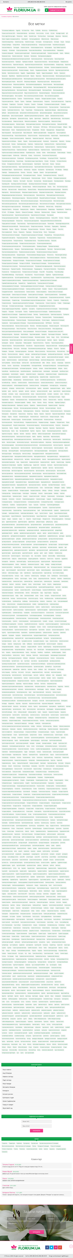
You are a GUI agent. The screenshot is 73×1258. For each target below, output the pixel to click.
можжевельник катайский (8, 700)
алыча (65, 368)
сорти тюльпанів (41, 922)
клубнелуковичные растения (26, 607)
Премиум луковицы (54, 246)
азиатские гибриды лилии (47, 360)
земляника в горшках (33, 564)
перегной (59, 760)
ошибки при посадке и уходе (59, 749)
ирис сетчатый (31, 570)
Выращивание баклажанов (9, 98)
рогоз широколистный (8, 854)
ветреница (48, 442)
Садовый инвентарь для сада (9, 283)
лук (22, 661)
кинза (41, 595)
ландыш (17, 646)
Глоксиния (20, 104)
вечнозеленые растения (45, 445)
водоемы (68, 462)
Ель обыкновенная (7, 121)
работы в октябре (6, 837)
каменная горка (38, 581)
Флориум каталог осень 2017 (55, 331)
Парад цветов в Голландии (9, 223)
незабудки (30, 717)
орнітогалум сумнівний (22, 743)
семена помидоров (32, 899)
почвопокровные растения (27, 817)
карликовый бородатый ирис (46, 587)
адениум (38, 357)
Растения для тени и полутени (9, 266)
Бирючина (68, 64)
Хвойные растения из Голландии (10, 337)
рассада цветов (55, 842)
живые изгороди (22, 558)
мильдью (52, 689)
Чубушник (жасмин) (39, 345)
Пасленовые (51, 223)
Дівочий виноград (55, 118)
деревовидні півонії (7, 533)
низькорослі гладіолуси (21, 723)
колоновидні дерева (49, 615)
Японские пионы (51, 351)
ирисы (38, 570)
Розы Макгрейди (59, 272)
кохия (44, 626)
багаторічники (17, 396)
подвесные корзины (18, 783)
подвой (27, 783)
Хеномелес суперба (40, 337)
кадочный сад (47, 573)
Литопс (44, 178)
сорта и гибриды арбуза (8, 919)
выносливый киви (61, 473)
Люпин (49, 186)
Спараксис (56, 300)
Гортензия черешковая (29, 107)
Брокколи (51, 70)
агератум (4, 357)
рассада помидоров (44, 842)
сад (19, 868)
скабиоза (46, 908)
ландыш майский (31, 646)
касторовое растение (7, 590)
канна (29, 584)
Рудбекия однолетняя (7, 277)
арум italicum (57, 391)
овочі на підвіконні (7, 732)
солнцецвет (5, 916)
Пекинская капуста (24, 226)
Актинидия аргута (47, 42)
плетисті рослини (58, 774)
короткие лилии (23, 626)
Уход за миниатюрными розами (36, 323)
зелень (17, 564)
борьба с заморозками (19, 425)
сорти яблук (50, 922)
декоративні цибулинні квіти (9, 530)
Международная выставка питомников (12, 195)
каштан (59, 590)
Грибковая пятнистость (14, 110)
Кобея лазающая (51, 152)
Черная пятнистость (38, 343)
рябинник (45, 865)
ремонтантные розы (7, 851)
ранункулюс (66, 839)
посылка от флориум (21, 814)
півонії (32, 831)
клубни (38, 607)
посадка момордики (44, 803)
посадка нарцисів (55, 803)
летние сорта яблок (65, 649)
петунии (4, 766)
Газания (20, 98)
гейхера (44, 490)
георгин (40, 493)
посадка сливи (30, 808)
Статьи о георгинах (51, 303)
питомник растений (58, 768)
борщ (67, 422)
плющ (66, 780)
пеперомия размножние (42, 760)
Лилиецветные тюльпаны (49, 175)
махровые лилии (29, 686)
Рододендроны (38, 269)
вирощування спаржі (7, 456)
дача (3, 521)
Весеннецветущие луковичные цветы (55, 78)
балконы (60, 399)
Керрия (25, 141)
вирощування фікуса (52, 456)
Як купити (69, 2)
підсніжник (17, 834)
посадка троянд (39, 808)
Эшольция (30, 351)
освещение (5, 746)
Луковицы (67, 181)
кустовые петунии (6, 641)
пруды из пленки (54, 825)
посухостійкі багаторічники (50, 811)
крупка (4, 632)
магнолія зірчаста (16, 675)
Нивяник (32, 209)
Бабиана (67, 53)
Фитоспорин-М (64, 325)
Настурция (16, 209)
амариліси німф (44, 377)
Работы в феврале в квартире (20, 257)
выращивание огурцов (56, 479)
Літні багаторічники (62, 186)
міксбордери (50, 709)
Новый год (68, 209)
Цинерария (5, 343)
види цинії (67, 445)
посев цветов (38, 811)
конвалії (45, 621)
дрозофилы (32, 550)
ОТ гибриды (11, 212)
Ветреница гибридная (30, 81)
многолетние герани (29, 695)
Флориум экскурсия (7, 334)
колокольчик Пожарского (37, 612)
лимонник (35, 655)
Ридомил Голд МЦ (15, 269)
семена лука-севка (51, 896)
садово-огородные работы (40, 874)
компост (15, 621)
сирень (12, 908)
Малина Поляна (32, 189)
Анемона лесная (25, 47)
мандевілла (60, 678)
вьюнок (63, 484)
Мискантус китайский (32, 198)
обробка (19, 729)
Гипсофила (5, 104)
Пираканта (21, 232)
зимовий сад (17, 567)
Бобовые (46, 67)
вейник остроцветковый (44, 433)
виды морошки (15, 448)
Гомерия (63, 104)
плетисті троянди (6, 777)
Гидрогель (68, 101)
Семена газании (30, 291)
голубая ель (5, 504)
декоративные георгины (23, 524)
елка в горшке (25, 555)
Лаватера (4, 172)
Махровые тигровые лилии (46, 192)
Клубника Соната (45, 149)
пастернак (12, 757)
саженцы (68, 879)
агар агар (66, 354)
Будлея (38, 73)
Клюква (38, 152)
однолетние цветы (23, 734)
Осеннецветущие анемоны (43, 218)
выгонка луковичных (7, 473)
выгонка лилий (61, 470)
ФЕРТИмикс (49, 323)
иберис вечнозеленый (39, 567)
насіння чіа (5, 717)
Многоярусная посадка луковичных (11, 206)
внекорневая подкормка (8, 462)
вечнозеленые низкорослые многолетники (27, 445)
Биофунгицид (59, 64)
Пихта (45, 232)
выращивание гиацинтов (35, 476)
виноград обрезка (63, 450)
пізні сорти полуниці (27, 834)
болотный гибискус (19, 422)
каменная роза (48, 581)
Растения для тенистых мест (26, 266)
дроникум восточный (42, 550)
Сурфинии (24, 308)
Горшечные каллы (65, 107)
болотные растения (7, 422)
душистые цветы (16, 553)
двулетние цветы (22, 521)
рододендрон (26, 854)
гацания (4, 490)
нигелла (42, 720)
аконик (4, 365)
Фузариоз (44, 334)
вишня (44, 459)
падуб (25, 751)
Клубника (30, 144)
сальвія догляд (21, 888)
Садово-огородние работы (63, 277)
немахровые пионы (54, 717)
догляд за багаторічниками (56, 538)
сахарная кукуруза (23, 891)
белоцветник (13, 414)
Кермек (20, 141)
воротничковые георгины (60, 465)
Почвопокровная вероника (44, 243)
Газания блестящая (28, 98)
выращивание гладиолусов (51, 476)
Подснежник (32, 237)
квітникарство (34, 592)
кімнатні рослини (63, 641)
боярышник (65, 425)
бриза (11, 428)
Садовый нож (22, 283)
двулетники (32, 521)
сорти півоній (15, 922)
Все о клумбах (18, 95)
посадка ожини (26, 805)
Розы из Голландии (39, 274)
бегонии (16, 408)
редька (29, 848)
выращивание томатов (58, 482)
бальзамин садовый (20, 402)
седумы (4, 893)
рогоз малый (55, 851)
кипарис (47, 595)
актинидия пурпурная (25, 368)
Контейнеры (43, 158)
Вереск (32, 76)
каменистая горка (17, 581)
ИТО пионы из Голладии (55, 127)
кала (22, 575)
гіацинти (28, 519)
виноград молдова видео (41, 450)
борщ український (7, 425)
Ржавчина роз (5, 269)
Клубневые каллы (21, 144)
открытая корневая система (9, 749)
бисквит (15, 416)
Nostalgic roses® (60, 33)
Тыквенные (5, 317)
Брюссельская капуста (13, 73)
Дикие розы (5, 118)
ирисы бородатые (45, 570)
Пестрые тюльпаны (33, 229)
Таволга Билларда (63, 308)
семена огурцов (61, 896)
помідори (54, 791)
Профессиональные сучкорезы (27, 252)
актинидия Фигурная (63, 365)
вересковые (46, 436)
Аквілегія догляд (19, 42)
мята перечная (41, 709)
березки (42, 414)
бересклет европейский (58, 414)
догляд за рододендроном (40, 544)
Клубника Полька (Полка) (8, 149)
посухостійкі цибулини (8, 814)
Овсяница (37, 212)
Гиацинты (47, 101)
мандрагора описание (23, 680)
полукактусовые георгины (53, 788)
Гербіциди (28, 101)
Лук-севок (29, 181)
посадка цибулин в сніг (19, 811)
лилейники (47, 652)
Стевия (59, 303)
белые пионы (22, 414)
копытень (20, 624)
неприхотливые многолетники (30, 720)
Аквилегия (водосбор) (7, 42)
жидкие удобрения (33, 558)
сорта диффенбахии (46, 916)
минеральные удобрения (8, 692)
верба (33, 436)
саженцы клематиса (61, 882)
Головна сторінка (6, 16)
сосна (56, 922)
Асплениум (12, 50)
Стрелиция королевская (31, 306)
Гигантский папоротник (57, 101)
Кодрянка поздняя (7, 155)
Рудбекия (48, 274)
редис (52, 845)
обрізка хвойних (64, 729)
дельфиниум (22, 530)
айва (43, 362)
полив (34, 788)
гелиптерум (26, 493)
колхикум (58, 615)
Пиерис (54, 229)
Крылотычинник (18, 169)
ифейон (66, 570)
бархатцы (61, 405)
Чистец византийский (18, 345)
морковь (18, 703)
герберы (56, 493)
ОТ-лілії (4, 212)
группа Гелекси (44, 513)
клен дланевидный (62, 601)
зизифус (47, 564)
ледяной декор (47, 646)
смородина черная (37, 913)
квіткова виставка (19, 592)
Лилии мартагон (6, 178)
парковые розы (17, 754)
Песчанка (42, 229)
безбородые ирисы (28, 411)
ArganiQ (18, 30)
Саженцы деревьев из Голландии (10, 286)
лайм (24, 644)
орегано (63, 737)
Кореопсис (62, 158)
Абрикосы (58, 36)
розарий (58, 854)
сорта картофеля (20, 919)
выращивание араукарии (21, 476)
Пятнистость (50, 254)
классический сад (33, 601)
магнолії (36, 675)
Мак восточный (12, 189)
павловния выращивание (15, 751)
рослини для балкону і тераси (31, 862)
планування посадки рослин (9, 774)
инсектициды (67, 567)
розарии (52, 854)
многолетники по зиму (34, 697)
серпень (12, 905)
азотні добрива (6, 362)
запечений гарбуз (21, 561)
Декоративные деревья (46, 112)
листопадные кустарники (15, 658)
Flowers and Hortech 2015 (8, 33)
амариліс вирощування (14, 377)
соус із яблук (17, 925)
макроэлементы (18, 678)
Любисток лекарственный (39, 186)
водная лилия (24, 462)
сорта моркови (38, 919)
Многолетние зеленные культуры (10, 201)
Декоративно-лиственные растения (29, 112)
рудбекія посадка (62, 862)
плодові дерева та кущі (42, 780)
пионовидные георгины (62, 766)
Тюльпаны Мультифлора (8, 320)
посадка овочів (17, 805)
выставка (44, 484)
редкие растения (21, 848)
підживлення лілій (64, 831)
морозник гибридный (47, 703)
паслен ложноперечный (61, 754)
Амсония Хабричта (7, 47)
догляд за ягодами (63, 544)
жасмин (44, 555)
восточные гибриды (17, 467)
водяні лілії (36, 465)
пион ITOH (41, 766)
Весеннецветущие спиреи (8, 81)
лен (35, 649)
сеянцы (18, 905)
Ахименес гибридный (7, 53)
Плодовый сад (48, 235)
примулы (52, 820)
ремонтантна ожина (56, 848)
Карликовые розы (64, 135)
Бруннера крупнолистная (62, 70)
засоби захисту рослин (33, 561)
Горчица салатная (53, 107)
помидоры (34, 791)
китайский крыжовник (61, 598)
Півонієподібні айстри (61, 254)
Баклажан (26, 56)
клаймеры (25, 601)
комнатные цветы (6, 621)
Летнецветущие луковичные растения (12, 175)
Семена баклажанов (19, 291)
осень (28, 746)
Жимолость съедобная (44, 121)
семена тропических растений (20, 902)
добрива (18, 538)
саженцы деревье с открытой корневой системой (31, 882)
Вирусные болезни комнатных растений (12, 93)
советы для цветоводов (50, 913)
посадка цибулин (6, 811)
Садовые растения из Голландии (48, 280)
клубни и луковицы (18, 609)
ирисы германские (57, 570)
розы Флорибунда (62, 857)
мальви (49, 678)
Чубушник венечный (51, 345)
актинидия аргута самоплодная (10, 368)
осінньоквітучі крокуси (51, 746)
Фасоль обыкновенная (8, 325)
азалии (67, 357)
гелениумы (63, 490)
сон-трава (12, 916)
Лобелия (49, 178)
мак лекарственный (7, 678)
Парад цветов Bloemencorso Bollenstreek (50, 220)
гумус (20, 519)
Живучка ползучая (18, 121)
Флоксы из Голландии (40, 331)
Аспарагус (4, 50)
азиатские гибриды (34, 360)
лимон (23, 655)
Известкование (6, 130)
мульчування (52, 706)
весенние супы (47, 439)
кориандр (4, 626)
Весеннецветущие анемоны (63, 76)
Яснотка (4, 354)
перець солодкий (34, 763)
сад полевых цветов (45, 879)
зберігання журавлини (8, 564)
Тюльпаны (38, 317)
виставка (27, 459)
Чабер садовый (27, 343)
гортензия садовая (22, 507)
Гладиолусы (12, 104)
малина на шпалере (34, 678)
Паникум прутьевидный (8, 220)
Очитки (61, 218)
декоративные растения (61, 524)
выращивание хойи (22, 484)
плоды (51, 780)
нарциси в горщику (54, 712)
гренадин (4, 513)
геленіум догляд (6, 493)
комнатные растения (58, 618)
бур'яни (32, 431)
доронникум (43, 547)
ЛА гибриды (58, 169)
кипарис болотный (56, 595)
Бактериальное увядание (44, 56)
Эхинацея (11, 351)
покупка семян (40, 786)
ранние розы (63, 837)
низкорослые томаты (7, 723)
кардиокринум (57, 584)
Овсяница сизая (46, 212)
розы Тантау (45, 857)
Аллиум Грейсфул (6, 44)
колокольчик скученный (8, 615)
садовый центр (14, 879)
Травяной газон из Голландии (9, 314)
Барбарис (18, 61)
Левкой (41, 172)
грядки (9, 519)
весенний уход (66, 439)
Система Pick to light (33, 297)
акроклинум (16, 365)
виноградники (53, 450)
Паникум (67, 218)
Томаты (25, 311)
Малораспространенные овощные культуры (49, 189)
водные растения (45, 462)
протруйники (40, 825)
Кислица (68, 141)
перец (13, 763)
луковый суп (48, 666)
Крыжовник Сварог (7, 169)
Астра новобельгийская (49, 50)
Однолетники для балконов (22, 215)
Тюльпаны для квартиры (34, 320)
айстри (48, 362)
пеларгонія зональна (7, 760)
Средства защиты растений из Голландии (23, 303)
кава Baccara (27, 573)
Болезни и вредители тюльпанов (59, 67)
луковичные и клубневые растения (56, 663)
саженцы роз (29, 885)
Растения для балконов (54, 263)
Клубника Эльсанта (56, 149)
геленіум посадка (16, 493)
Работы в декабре (6, 257)
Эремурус (49, 348)
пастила (19, 757)
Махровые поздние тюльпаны (30, 192)
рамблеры (39, 837)
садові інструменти (33, 879)
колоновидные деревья (36, 615)
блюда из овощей (54, 416)
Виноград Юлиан (47, 90)
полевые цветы (50, 786)
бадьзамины (5, 399)
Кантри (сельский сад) (7, 135)
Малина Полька (22, 189)
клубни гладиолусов (56, 607)
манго (54, 678)
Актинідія (56, 42)
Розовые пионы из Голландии (30, 272)
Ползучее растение (7, 240)
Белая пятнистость (7, 64)
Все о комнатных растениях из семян (33, 95)
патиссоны (39, 757)
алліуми (60, 368)
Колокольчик (37, 155)
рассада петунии (33, 842)
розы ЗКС (22, 857)
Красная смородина (27, 164)
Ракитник (63, 257)
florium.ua (44, 30)
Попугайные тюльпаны (44, 240)
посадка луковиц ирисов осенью (10, 797)
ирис (3, 570)
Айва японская (45, 39)
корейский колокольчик (31, 624)
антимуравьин (44, 385)
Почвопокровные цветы (29, 246)
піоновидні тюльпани (39, 834)
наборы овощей (22, 712)
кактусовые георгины (7, 575)
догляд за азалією (42, 538)
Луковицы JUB (5, 183)
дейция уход (49, 521)
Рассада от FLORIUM (25, 263)
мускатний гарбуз (6, 709)
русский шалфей (21, 865)
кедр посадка (47, 592)
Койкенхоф (24, 155)
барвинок (32, 405)
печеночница (17, 766)
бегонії (59, 408)
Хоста (57, 337)
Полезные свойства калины (54, 237)
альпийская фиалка (26, 371)
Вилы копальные (47, 84)
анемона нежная (22, 382)
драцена (61, 547)
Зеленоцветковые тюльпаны (33, 124)
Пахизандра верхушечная (62, 223)
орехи (16, 740)
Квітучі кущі (48, 138)
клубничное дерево (42, 609)
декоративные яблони (20, 527)
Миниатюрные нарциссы (18, 198)
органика (26, 737)
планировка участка (53, 771)
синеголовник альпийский (56, 905)
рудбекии (53, 862)
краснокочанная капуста (21, 629)
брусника (52, 428)
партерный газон (44, 754)
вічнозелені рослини (32, 487)
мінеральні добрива (60, 709)
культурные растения (53, 635)
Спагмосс (49, 300)
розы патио (15, 859)
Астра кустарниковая (21, 50)
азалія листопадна (23, 360)
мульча (35, 706)
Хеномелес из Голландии (27, 337)
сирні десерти (25, 908)
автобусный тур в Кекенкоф (55, 354)
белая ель (37, 411)
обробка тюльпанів (53, 729)
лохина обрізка (6, 661)
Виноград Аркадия (58, 84)
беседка (68, 414)
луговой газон (15, 661)
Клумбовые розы (30, 152)
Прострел (50, 249)
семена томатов (6, 902)
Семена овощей (6, 294)
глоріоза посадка (40, 499)
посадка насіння (66, 803)
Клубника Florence (49, 144)
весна (3, 442)
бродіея (16, 428)
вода (18, 462)
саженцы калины (49, 882)
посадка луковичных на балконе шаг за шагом (35, 800)
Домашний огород (23, 118)
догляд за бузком (6, 541)
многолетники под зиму (20, 697)
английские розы (61, 379)
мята (24, 709)
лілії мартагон (51, 669)
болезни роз (58, 419)
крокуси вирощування (58, 629)
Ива (70, 127)
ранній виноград (44, 839)
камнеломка (56, 581)
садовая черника (64, 871)
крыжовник (24, 632)
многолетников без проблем (49, 697)
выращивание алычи (7, 476)
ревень (48, 845)
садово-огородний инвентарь (23, 874)
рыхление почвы (31, 865)
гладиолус (68, 496)
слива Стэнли (15, 910)
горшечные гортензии (55, 507)
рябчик (52, 865)
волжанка (43, 465)
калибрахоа (55, 575)
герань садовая (48, 493)
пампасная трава (47, 751)
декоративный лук (32, 527)
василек (22, 433)
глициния (4, 499)
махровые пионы (51, 686)
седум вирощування (61, 891)
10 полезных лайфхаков (8, 30)
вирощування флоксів (39, 456)
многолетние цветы (7, 697)
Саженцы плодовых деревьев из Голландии (13, 289)
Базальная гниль (6, 56)
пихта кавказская (6, 771)
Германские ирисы (38, 101)
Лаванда (65, 169)
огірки (15, 734)
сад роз (54, 879)
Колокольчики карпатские (9, 158)
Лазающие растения (14, 172)
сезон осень (32, 893)
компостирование (23, 621)
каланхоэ (27, 575)
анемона (14, 382)
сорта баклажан (27, 916)
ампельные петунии (28, 379)
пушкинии (58, 828)
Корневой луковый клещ (8, 161)
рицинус (33, 851)
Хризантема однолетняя (16, 340)
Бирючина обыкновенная (8, 67)
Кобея (43, 152)
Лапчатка (29, 172)
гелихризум (33, 493)
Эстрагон (56, 348)
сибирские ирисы (26, 905)
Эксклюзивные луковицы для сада (37, 348)
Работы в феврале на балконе (37, 257)
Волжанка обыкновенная (58, 93)
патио (33, 757)
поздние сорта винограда (8, 786)
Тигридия (11, 311)
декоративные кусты (48, 524)
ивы (48, 567)
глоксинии (11, 499)
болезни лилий (6, 419)
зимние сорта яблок (7, 567)
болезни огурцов (16, 419)
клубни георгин (45, 607)
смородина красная (25, 913)
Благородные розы (22, 67)
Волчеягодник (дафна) (7, 95)
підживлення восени (53, 831)
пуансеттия (28, 828)
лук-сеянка (34, 661)
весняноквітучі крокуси (23, 442)
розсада (4, 857)
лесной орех (41, 649)
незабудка (12, 717)
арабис (39, 388)
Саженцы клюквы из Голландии (54, 286)
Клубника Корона (39, 147)
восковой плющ (6, 467)
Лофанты (15, 181)
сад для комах (31, 868)
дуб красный (63, 550)
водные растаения (34, 462)
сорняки (19, 916)
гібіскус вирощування (57, 519)
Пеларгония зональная (37, 226)
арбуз (63, 388)
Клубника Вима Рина (27, 147)
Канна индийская (61, 132)
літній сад (14, 672)
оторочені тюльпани (23, 749)
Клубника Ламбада (62, 147)
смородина (5, 913)
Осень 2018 (54, 218)
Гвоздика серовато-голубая (49, 98)
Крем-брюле (37, 164)
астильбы (10, 394)
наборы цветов (32, 712)
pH (67, 33)
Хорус (53, 337)
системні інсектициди (36, 908)
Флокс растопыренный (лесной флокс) (12, 331)
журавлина (64, 558)
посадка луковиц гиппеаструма (60, 794)
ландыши (23, 646)
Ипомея (43, 130)
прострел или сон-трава (8, 825)
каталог (17, 590)
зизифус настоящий (56, 564)
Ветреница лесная (55, 81)
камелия (59, 578)
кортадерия (32, 626)
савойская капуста (6, 868)
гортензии (42, 504)
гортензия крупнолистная (8, 507)
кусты (14, 641)
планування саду (22, 774)
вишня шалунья (66, 459)
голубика (12, 504)
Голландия (40, 104)
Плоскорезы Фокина (59, 235)
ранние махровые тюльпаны (50, 837)
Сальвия (44, 289)
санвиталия (63, 888)
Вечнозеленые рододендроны (34, 84)
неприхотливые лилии (15, 720)
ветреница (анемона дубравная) (61, 442)
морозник (24, 703)
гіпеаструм (67, 519)
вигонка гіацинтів (58, 445)
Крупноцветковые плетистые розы (43, 166)
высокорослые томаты (34, 484)
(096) (41, 2)
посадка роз (21, 808)
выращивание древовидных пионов (24, 479)
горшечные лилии (7, 510)
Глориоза (27, 104)
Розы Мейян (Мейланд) (8, 274)
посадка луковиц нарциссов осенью (45, 797)
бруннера (31, 428)
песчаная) (60, 763)
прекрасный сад (59, 817)
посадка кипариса (17, 794)
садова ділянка (32, 871)
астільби (50, 394)
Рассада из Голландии (18, 260)
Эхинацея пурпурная (20, 351)
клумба (65, 609)
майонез (42, 675)
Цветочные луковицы (29, 340)
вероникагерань (55, 436)
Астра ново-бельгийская (35, 50)
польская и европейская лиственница (11, 791)
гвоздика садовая (24, 490)
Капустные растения (44, 135)
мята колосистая (31, 709)
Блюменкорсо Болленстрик (36, 67)
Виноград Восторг (6, 87)
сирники (18, 908)
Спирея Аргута (64, 300)
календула (43, 575)
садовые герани (40, 876)
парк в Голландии (6, 754)
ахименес (56, 394)
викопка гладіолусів (37, 448)
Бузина (56, 73)
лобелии (25, 658)
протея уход (32, 825)
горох (30, 504)
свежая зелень (33, 891)
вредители (26, 467)
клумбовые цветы (6, 612)
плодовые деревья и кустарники (10, 780)
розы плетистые (24, 859)
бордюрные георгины (31, 422)
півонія (27, 831)
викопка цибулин (58, 448)
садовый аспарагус (64, 876)
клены (3, 604)
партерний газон (33, 754)
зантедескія (5, 561)
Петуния (48, 229)
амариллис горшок (31, 374)
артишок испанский (42, 391)
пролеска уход (45, 822)
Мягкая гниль (49, 206)
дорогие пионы (17, 547)
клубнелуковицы (54, 604)
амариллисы (41, 374)
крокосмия (41, 629)
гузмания (15, 519)
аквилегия (67, 362)
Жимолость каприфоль (30, 121)
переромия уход (6, 763)
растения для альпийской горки (10, 845)
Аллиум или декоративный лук (29, 44)
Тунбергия (66, 314)
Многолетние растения (46, 201)
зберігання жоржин (57, 561)
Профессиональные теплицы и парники (47, 252)
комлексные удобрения (8, 618)
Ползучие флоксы (18, 240)
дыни (41, 553)
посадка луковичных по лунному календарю (13, 803)
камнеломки (64, 581)
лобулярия (32, 658)
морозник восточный (34, 703)
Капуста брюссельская (20, 135)
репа (15, 851)
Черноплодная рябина (57, 343)
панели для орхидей (58, 751)
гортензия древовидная (53, 504)
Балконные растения (36, 59)
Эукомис (63, 348)
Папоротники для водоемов (31, 220)
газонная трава (48, 487)
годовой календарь (58, 499)
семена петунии (22, 899)
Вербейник (12, 76)
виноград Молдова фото (26, 450)
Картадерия (5, 138)
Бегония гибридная (54, 61)
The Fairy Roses (42, 36)
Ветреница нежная (7, 84)
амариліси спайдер (7, 379)
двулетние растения (11, 521)
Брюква (4, 73)
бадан (63, 396)
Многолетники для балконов (9, 203)
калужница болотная (43, 578)
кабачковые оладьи (13, 573)
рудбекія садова (6, 865)
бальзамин (67, 399)
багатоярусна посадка (54, 396)
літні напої (21, 672)
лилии (64, 652)
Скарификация (43, 297)
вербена (39, 436)
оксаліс (66, 734)
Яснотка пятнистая (12, 354)
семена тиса (65, 899)
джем (61, 533)
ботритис (58, 425)
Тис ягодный (18, 311)
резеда (34, 848)
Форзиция (16, 334)
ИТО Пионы (44, 127)
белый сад (29, 414)
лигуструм (33, 652)
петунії (10, 766)
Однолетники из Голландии (38, 215)
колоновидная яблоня (22, 615)
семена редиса (43, 899)
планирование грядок (28, 771)
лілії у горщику (6, 672)
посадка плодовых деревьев (9, 808)
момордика (64, 700)
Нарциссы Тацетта (6, 209)
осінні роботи (62, 746)
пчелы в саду (10, 831)
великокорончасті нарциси (24, 436)
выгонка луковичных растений (23, 473)
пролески (52, 822)
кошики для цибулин (7, 629)
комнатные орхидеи (33, 618)
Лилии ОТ (60, 175)
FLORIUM (38, 30)
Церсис (55, 340)
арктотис (14, 391)
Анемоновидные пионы (37, 47)
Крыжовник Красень (59, 166)
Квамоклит (28, 138)
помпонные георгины (44, 791)
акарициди (60, 362)
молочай (41, 700)
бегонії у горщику (17, 411)
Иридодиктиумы (60, 130)
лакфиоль (59, 644)
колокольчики (50, 612)
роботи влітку (46, 851)
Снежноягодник (6, 300)
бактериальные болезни (35, 399)
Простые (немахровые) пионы (9, 252)
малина (26, 678)
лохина (52, 658)
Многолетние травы (59, 201)
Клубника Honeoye (61, 144)
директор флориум (32, 536)
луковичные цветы (38, 666)
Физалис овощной (54, 325)
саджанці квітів (52, 868)
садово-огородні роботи (8, 876)
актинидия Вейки (25, 365)
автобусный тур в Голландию (38, 354)
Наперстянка (58, 206)
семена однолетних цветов (9, 899)
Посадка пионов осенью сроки (27, 243)
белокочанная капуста (56, 411)
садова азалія (23, 871)
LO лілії (52, 33)
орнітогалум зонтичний (8, 743)
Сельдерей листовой (7, 291)
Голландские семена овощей (51, 104)
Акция (62, 42)
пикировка (34, 766)
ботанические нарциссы (33, 425)
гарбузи (69, 487)
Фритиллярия (24, 334)
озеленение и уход (48, 734)
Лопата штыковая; (7, 181)
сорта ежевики (57, 916)
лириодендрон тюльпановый (58, 655)
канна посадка (37, 584)
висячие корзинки (36, 459)
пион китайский (50, 766)
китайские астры (49, 598)
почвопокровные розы (42, 817)
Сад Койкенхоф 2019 (36, 277)
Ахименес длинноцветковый (22, 53)
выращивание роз (45, 482)
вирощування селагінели (52, 453)
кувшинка (55, 632)
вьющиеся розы (6, 487)
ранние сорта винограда (17, 839)
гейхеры (50, 490)
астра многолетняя (24, 394)
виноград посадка (6, 453)
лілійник (40, 669)
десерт (44, 533)
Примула (17, 249)
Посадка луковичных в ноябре (10, 243)
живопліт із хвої (6, 558)
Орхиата (32, 218)
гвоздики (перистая (35, 490)
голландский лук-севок (47, 502)
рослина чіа (5, 862)
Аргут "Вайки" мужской (59, 47)
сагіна (14, 868)
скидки (52, 908)
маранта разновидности (8, 683)
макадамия (59, 675)
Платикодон (52, 232)
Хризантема (5, 340)
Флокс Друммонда (57, 328)
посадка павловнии (37, 805)
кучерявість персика (38, 641)
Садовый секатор (31, 283)
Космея (46, 161)
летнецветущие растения (52, 649)
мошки (30, 706)
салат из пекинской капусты (9, 888)
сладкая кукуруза (60, 908)
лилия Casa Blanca (6, 655)
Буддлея (23, 73)
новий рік (37, 723)
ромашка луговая (59, 859)
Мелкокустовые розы (29, 195)
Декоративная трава (13, 112)
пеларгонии (58, 757)
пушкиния (66, 828)
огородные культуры (43, 732)
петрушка (67, 763)
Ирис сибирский (27, 132)
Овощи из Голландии (27, 212)
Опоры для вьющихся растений (10, 218)
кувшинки (62, 632)
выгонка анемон (59, 467)
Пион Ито (60, 229)
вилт (66, 448)
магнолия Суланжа (56, 672)
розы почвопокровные (36, 859)
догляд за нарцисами (26, 544)
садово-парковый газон (23, 876)
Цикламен (61, 340)
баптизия (50, 402)
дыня (45, 553)
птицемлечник (6, 828)
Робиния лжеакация (27, 269)
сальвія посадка (31, 888)
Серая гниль (5, 297)
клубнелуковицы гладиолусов (9, 607)
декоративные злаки (36, 524)
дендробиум (58, 530)
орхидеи (32, 743)
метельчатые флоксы (30, 689)
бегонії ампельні (6, 411)
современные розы (62, 913)
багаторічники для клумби (29, 396)
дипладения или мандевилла (18, 536)
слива (67, 908)
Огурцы (53, 212)
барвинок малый (53, 405)
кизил (36, 595)
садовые (33, 876)
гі (24, 519)
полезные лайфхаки (61, 786)
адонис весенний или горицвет (55, 357)
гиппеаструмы (60, 496)
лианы (27, 652)
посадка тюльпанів (62, 808)
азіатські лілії (25, 362)
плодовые (40, 777)
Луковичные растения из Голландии (11, 186)
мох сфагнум (23, 706)
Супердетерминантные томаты (47, 306)
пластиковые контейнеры (35, 774)
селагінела (45, 893)
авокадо (27, 354)
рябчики (58, 865)
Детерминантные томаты (57, 115)
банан (34, 402)
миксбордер (40, 689)
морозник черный (7, 706)
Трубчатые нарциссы (56, 314)
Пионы (15, 232)
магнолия (46, 672)
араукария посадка (55, 388)
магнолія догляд (6, 675)
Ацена (61, 53)
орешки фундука (35, 740)
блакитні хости (44, 416)
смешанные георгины (52, 910)
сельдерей (53, 893)
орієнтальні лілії (62, 743)
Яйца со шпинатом (40, 351)
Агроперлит (25, 39)
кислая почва (5, 598)
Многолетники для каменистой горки (28, 203)
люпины (30, 669)
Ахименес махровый (53, 53)
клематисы (49, 601)
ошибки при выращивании (43, 749)
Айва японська (54, 39)
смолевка (62, 910)
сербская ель (5, 905)
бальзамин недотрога (7, 402)
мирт (30, 692)
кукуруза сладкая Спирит (40, 635)
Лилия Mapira (15, 178)
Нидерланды (51, 209)
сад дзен (23, 868)
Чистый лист (29, 345)
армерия (21, 391)
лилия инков (16, 655)
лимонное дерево (44, 655)
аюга (61, 394)
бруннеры (38, 428)
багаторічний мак (6, 396)
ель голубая (38, 555)
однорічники (33, 734)
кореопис (41, 624)
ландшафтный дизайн (7, 646)
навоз (39, 712)
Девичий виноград (62, 110)
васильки (28, 433)
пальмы (39, 751)
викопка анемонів (25, 448)
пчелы (3, 831)
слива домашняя (25, 910)
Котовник (52, 161)
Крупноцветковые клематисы (9, 166)
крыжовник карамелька (35, 632)
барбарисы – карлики (22, 405)
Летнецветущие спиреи (29, 175)
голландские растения (33, 502)
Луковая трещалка (47, 181)
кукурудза (11, 635)
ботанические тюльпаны (47, 425)
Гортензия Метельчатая (15, 107)
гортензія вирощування (35, 507)
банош (45, 402)
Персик (11, 229)
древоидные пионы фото (20, 550)
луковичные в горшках (23, 663)
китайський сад (17, 601)
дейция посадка (40, 521)
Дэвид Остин (46, 118)
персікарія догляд (51, 763)
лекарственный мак (20, 649)
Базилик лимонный (17, 56)
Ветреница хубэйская (18, 84)
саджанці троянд (62, 868)
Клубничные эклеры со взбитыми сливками (13, 152)
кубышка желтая (47, 632)
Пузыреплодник (21, 254)
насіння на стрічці (35, 715)
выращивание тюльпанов (8, 484)
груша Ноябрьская (16, 516)
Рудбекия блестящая (58, 274)
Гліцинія (33, 104)
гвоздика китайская (13, 490)
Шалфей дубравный (64, 345)
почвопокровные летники (40, 814)
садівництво (61, 879)
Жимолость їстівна (56, 121)
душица (36, 553)
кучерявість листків (27, 641)
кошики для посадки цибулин (55, 626)
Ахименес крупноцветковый (38, 53)
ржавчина (26, 851)
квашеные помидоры (7, 592)
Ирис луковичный (17, 132)
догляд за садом (53, 544)
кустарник (46, 638)
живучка (14, 558)
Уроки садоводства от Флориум (18, 323)
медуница (60, 686)
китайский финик (6, 601)
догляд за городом (31, 541)
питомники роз (47, 768)
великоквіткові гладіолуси (59, 433)
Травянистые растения (55, 311)
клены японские (11, 604)
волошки (50, 465)
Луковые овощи (27, 186)
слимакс (43, 910)
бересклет (48, 414)
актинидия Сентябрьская (49, 365)
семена (59, 893)
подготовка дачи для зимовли (38, 783)
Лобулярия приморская (60, 178)
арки (9, 391)
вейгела (34, 433)
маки (64, 675)
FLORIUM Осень (53, 30)
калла (30, 578)
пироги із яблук (37, 768)
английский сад (6, 382)
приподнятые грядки (62, 820)
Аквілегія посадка (29, 42)
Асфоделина (60, 50)
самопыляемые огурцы (43, 888)
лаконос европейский (39, 644)
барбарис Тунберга (60, 402)
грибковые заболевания (27, 513)
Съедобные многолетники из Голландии (46, 308)
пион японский (28, 768)
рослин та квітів (45, 862)
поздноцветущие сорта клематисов (26, 786)
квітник (27, 592)
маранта (33, 680)
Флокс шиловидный (28, 331)
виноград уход (17, 453)
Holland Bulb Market (22, 33)
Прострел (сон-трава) (59, 249)
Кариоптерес (54, 135)
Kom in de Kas (40, 33)
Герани (17, 101)
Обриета (18, 212)
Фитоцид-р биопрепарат (8, 328)
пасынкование (26, 757)
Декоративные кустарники (60, 112)
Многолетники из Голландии (47, 203)
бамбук (29, 402)
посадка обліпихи (6, 805)
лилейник (40, 652)
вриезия (45, 467)
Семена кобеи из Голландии (55, 291)
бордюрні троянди (43, 422)
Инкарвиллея (35, 130)
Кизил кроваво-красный (35, 141)
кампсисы (17, 584)
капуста (49, 584)
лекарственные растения (59, 646)
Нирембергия (59, 209)
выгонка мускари (36, 473)
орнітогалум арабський (55, 740)
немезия (62, 717)
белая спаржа (45, 411)
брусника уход (6, 431)
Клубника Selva (16, 147)
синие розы (67, 905)
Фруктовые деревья (35, 334)
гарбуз (63, 487)
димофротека (5, 536)
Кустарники (41, 169)
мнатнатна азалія (6, 695)
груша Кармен (6, 516)
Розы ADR (42, 272)
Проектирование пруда (27, 249)
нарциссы (63, 712)
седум (53, 891)
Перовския (5, 229)
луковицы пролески (55, 661)
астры (32, 394)
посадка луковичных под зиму (56, 800)
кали (48, 575)
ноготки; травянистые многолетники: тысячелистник (15, 726)
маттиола (43, 683)
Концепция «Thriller (53, 158)
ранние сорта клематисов (32, 839)
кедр (41, 592)
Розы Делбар (49, 272)
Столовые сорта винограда (16, 306)
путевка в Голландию (48, 828)
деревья (16, 533)
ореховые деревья (24, 740)
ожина (40, 734)
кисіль (41, 598)
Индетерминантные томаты (23, 130)
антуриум (11, 388)
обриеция (12, 729)
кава (21, 573)
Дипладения (13, 118)
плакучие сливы (17, 771)
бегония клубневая (51, 408)
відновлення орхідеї (20, 487)
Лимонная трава (36, 178)
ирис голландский (11, 570)
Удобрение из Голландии (57, 320)
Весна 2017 (20, 81)
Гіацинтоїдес (29, 110)
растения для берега (25, 845)
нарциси (45, 712)
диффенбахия (42, 536)
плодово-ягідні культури (19, 777)
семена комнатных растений (20, 896)
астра (16, 394)
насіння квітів (16, 715)
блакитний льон (34, 416)
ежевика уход (58, 553)
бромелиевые (23, 428)
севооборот (47, 891)
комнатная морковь (21, 618)
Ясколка (69, 351)
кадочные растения (37, 573)
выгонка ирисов (40, 470)
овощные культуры (19, 732)
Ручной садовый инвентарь (22, 277)
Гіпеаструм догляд (38, 110)
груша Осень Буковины (29, 516)
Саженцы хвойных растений (33, 289)
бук (17, 431)
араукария (46, 388)
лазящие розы (17, 644)
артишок (33, 391)
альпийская (5, 371)
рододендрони (35, 854)
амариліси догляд (33, 377)
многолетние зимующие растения (45, 695)
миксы (47, 689)
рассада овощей (23, 842)
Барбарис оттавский (28, 61)
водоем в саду (60, 462)
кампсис (11, 584)
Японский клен (61, 351)
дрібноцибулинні (54, 550)
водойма (19, 465)
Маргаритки (5, 192)
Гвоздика (37, 98)
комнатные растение (45, 618)
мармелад (18, 683)
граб (38, 510)
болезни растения (48, 419)
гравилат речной (64, 510)
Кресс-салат (45, 164)
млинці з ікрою (56, 692)
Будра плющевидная (47, 73)
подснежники (59, 783)
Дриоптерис (38, 118)
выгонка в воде (6, 470)
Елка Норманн (65, 118)
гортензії (45, 507)
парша (52, 754)
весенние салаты (37, 439)
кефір (16, 595)
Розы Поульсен (19, 274)
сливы (32, 910)
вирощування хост (64, 456)
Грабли (4, 110)
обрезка (55, 726)
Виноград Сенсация (22, 90)
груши (3, 519)
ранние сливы (5, 839)
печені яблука (26, 766)
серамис (65, 902)
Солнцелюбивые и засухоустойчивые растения (33, 300)
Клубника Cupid (39, 144)
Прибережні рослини (7, 249)
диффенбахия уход (52, 536)
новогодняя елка (46, 723)
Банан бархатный (59, 59)
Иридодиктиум (50, 130)
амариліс (4, 377)
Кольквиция (20, 158)
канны (44, 584)
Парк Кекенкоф (21, 223)
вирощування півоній (38, 453)
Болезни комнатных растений (9, 70)
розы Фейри (53, 857)
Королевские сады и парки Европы (34, 161)
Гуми (22, 110)
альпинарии (47, 371)
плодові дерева (30, 780)
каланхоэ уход (35, 575)
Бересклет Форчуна (18, 64)
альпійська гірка (64, 371)
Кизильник (46, 141)
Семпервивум (62, 294)
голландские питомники (20, 502)
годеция (49, 499)
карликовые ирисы (19, 587)
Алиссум (68, 42)
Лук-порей (22, 181)
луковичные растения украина (24, 666)
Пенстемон (47, 226)
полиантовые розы (27, 788)
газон (41, 487)
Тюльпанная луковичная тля (26, 317)
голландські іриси (59, 502)
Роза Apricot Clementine (50, 269)
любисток (23, 669)
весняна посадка (11, 442)
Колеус (30, 155)
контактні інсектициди (60, 621)
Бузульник (62, 73)
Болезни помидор (23, 70)
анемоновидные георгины (21, 385)
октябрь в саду (6, 737)
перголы (53, 760)
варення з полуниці (7, 433)
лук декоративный (43, 661)
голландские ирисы (7, 502)
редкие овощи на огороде (9, 848)
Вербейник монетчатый (23, 76)
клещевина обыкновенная (24, 604)
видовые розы (5, 448)
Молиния (34, 206)
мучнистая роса (17, 709)
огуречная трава (60, 732)
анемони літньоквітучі (61, 382)
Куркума (34, 169)
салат (50, 885)
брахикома (5, 428)
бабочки (67, 394)
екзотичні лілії (5, 555)
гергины (62, 493)
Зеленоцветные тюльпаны (49, 124)
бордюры (52, 422)
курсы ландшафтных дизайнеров (33, 638)
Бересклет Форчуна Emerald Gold (33, 64)
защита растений (45, 561)
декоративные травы (7, 527)
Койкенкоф (16, 155)
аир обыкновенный (35, 362)
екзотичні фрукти (15, 555)
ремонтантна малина (43, 848)
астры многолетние (41, 394)
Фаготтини (56, 323)
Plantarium (19, 36)
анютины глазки (20, 388)
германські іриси (17, 496)
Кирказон (61, 141)
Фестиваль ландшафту (42, 325)
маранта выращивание (56, 680)
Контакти (6, 2)
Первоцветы (55, 226)
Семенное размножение (51, 294)
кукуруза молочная (27, 635)
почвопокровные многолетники (56, 814)
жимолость (43, 558)
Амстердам (16, 47)
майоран (48, 675)
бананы (39, 402)
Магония (4, 189)
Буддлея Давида (31, 73)
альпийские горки (37, 371)
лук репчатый (56, 666)
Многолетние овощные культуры (29, 201)
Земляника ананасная (19, 127)
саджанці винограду (41, 868)
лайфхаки (29, 644)
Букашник (4, 76)
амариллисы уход (62, 374)
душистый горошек (27, 553)
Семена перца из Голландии (19, 294)
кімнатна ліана (53, 641)
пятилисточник (19, 831)
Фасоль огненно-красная (21, 325)
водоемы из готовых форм (9, 465)
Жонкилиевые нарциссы (8, 124)
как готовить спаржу (58, 573)
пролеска (37, 822)
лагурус (4, 644)
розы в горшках (6, 859)
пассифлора (5, 757)
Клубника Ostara (6, 147)
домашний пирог (6, 547)
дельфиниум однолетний (47, 530)
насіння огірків (54, 715)
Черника (47, 343)
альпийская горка (14, 371)
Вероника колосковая (48, 76)
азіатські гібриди (16, 362)
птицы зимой (19, 828)
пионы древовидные (7, 768)
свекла (40, 891)
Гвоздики (60, 98)
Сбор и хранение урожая (60, 289)
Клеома (13, 144)
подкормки (51, 783)
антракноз (4, 388)
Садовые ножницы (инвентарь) (30, 280)
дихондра (61, 536)
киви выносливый (29, 595)
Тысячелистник (13, 317)
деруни (39, 533)
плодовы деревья (31, 777)
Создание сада (15, 300)
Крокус (52, 164)
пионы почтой (18, 768)
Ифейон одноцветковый (40, 132)
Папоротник (19, 220)
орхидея (38, 743)
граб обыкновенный (47, 510)
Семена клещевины (41, 291)
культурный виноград (7, 638)
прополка (59, 822)
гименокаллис (51, 496)
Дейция (4, 112)
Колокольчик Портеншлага (49, 155)
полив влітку (41, 788)
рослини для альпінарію (16, 862)
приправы (4, 822)
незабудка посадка (21, 717)
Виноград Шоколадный (35, 90)
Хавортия (65, 334)
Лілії (54, 186)
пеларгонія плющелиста (21, 760)
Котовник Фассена (61, 161)
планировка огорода (41, 771)
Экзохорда (24, 348)
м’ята (15, 712)
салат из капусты (57, 885)
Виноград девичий (58, 90)
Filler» (32, 30)
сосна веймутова (64, 922)
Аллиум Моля (16, 44)
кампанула (5, 584)
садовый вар (5, 879)
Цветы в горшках (41, 340)
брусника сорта (60, 428)
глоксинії (18, 499)
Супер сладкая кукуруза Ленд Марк (11, 308)
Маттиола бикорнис (15, 192)
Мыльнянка (41, 206)
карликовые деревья (7, 587)
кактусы (17, 575)
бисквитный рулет (24, 416)
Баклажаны (33, 56)
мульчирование (43, 706)
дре (66, 547)
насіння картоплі (6, 715)
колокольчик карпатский (62, 612)
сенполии (52, 902)
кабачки (4, 573)
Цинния (12, 343)
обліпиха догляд (47, 726)
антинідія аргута (54, 385)
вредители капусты (36, 467)
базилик (12, 399)
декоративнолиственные (8, 524)
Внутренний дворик (44, 93)
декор (55, 521)
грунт (36, 513)
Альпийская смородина (59, 44)
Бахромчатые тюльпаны (41, 61)
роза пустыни (44, 854)
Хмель (48, 337)
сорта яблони (56, 919)
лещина (8, 652)
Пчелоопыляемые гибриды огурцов (36, 254)
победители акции (7, 783)
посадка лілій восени (32, 803)
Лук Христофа (37, 181)
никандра (30, 723)
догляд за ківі (53, 541)
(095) (32, 2)
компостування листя (35, 621)
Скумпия (67, 297)
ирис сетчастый (21, 570)
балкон (45, 399)
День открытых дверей (17, 115)
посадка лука (26, 794)
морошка (15, 706)
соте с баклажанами (7, 925)
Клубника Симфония (34, 149)
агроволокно (26, 357)
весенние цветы (57, 439)
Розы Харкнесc (29, 274)
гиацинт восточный (34, 496)
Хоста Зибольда (65, 337)
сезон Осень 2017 (22, 893)
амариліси (24, 377)
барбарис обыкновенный (8, 405)
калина (16, 578)
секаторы (39, 893)
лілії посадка (60, 669)
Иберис (65, 127)
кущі (47, 641)
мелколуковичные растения (9, 689)
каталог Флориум (36, 590)
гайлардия (57, 487)
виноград (4, 450)
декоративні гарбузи (44, 527)
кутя (19, 641)
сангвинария (5, 891)
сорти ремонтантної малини (28, 922)
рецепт (20, 851)
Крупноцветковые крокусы (26, 166)
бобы (62, 416)
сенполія (58, 902)
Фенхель (32, 325)
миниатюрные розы (22, 692)
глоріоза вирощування (28, 499)
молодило (35, 700)
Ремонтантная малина (59, 266)
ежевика (51, 553)
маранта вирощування (43, 680)
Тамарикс (4, 311)
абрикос (21, 354)
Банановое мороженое (8, 61)
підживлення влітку (41, 831)
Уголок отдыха (46, 320)
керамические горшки (8, 595)
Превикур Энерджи (42, 246)
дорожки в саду (27, 547)
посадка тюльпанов (50, 808)
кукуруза (18, 635)
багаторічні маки (42, 396)
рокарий (45, 859)
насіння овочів (45, 715)
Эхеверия (4, 351)
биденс (10, 416)
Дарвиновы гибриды (50, 110)
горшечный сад (17, 510)
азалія (3, 360)
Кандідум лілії (51, 132)
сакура (36, 885)
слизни (38, 910)
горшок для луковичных (29, 510)
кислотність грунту (33, 598)
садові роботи (23, 879)
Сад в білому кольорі (48, 277)
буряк (43, 431)
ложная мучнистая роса (43, 658)
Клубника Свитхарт (22, 149)
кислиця (13, 598)
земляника (23, 564)
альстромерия (14, 374)
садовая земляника (53, 871)
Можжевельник (26, 206)
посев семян (29, 811)
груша (51, 513)
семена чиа (32, 902)
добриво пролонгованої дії (29, 538)
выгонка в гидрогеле (17, 470)
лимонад (28, 655)
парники (25, 754)
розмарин (64, 854)
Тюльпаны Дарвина (58, 317)
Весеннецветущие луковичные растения (34, 78)
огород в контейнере (30, 732)
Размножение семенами (53, 257)
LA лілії (47, 33)
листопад (4, 658)
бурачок (38, 431)
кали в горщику (64, 575)
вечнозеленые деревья (8, 445)
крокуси (48, 629)
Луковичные (52, 183)
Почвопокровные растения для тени (11, 246)
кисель (64, 595)
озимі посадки (58, 734)
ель (32, 555)
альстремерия (5, 374)
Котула (4, 164)
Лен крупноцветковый (51, 172)
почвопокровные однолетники (10, 817)
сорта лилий (30, 919)
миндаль (59, 689)
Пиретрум (28, 232)
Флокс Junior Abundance (44, 328)
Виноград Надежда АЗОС (40, 87)
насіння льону (25, 715)
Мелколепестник (40, 195)
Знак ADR (29, 127)
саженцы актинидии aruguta (9, 882)
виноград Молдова (13, 450)
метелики (20, 689)
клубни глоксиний (7, 609)
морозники (58, 703)
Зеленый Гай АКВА (62, 124)
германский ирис (6, 496)
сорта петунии (48, 919)
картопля (58, 587)
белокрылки (5, 414)
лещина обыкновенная (18, 652)
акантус (54, 362)
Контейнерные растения (31, 158)
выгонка (51, 467)
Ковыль (69, 152)
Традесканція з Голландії (25, 314)
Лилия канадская (25, 178)
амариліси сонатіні (54, 377)
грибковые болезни (14, 513)
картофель (64, 587)
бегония (42, 408)
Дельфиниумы (5, 115)
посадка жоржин (6, 794)
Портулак (53, 240)
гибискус (43, 496)
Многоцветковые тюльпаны (63, 203)
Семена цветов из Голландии (35, 294)
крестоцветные (33, 629)
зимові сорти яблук (27, 567)
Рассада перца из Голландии (39, 263)
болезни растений (37, 419)
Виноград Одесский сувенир (55, 87)
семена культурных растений (36, 896)
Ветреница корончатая (43, 81)
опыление (20, 737)
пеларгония (66, 757)
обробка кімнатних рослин (30, 729)
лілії (45, 669)
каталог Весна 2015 (25, 590)
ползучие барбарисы (7, 788)
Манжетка (65, 189)
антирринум (63, 385)
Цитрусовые (18, 343)
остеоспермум (39, 746)
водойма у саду (28, 465)
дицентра (68, 536)
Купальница (27, 169)
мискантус (48, 692)
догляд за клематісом (43, 541)
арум (50, 391)
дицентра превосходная (8, 538)
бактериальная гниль (21, 399)
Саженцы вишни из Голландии (45, 283)
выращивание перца (21, 482)
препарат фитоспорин (8, 820)
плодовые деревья (49, 777)
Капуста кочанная (32, 135)
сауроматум (13, 891)
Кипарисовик (54, 141)
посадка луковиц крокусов (27, 797)
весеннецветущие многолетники (22, 439)
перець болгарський (22, 763)
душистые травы (6, 553)
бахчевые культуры (7, 408)
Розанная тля (5, 272)
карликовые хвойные (31, 587)
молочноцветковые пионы (53, 700)
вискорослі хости (18, 459)
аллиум (41, 368)
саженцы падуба (6, 885)
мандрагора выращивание (9, 680)
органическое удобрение (52, 737)
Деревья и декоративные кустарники (34, 115)
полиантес (17, 788)
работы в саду (16, 837)
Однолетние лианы (62, 212)
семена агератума (6, 896)
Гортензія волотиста (42, 107)
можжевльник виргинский (24, 700)
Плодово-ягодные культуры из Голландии (32, 235)
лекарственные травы (7, 649)
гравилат (56, 510)
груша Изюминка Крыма (60, 513)
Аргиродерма (48, 47)
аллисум (35, 368)
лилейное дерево (56, 652)
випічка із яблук (26, 453)
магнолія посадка (27, 675)
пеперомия (32, 760)
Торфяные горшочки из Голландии (38, 311)
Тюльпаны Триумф (21, 320)
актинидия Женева (36, 365)
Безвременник (64, 61)
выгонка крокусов (50, 470)
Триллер (36, 314)
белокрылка (67, 411)
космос (39, 626)
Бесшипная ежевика (49, 64)
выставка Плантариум (54, 484)
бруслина (45, 428)
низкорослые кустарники (52, 720)
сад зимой (4, 871)
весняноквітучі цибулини (37, 442)
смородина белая (14, 913)
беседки (4, 416)
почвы (51, 817)
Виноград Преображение (8, 90)
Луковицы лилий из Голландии (19, 183)
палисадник (32, 751)
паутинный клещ (48, 757)
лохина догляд (60, 658)
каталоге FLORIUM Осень (49, 590)
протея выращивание (21, 825)
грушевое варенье (64, 516)
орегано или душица (7, 740)
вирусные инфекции (7, 459)
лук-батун (26, 661)
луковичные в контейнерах (38, 663)
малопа (43, 678)
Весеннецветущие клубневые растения (12, 78)
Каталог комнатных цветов (17, 138)
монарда (4, 703)
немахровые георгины (41, 717)
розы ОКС (37, 857)
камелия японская (6, 581)
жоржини (57, 558)
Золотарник (36, 127)
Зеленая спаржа (20, 124)
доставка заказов (52, 547)
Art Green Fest (25, 30)
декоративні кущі (55, 527)
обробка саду (42, 729)
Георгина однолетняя (7, 101)
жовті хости (50, 558)
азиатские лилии (60, 360)
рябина (39, 865)
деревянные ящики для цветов (28, 533)
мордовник (11, 703)
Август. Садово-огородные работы (11, 39)
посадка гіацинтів (63, 791)
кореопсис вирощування (52, 624)
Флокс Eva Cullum (32, 328)
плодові (22, 780)
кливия (34, 604)
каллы (34, 578)
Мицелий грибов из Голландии (48, 198)
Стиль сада (5, 306)
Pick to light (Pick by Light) (8, 36)
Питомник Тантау (37, 232)
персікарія (43, 763)
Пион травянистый (7, 232)
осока (32, 746)
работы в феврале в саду (28, 837)
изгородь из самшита (56, 567)
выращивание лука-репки (42, 479)
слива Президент (6, 910)
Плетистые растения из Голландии (11, 235)
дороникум (35, 547)
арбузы (68, 388)
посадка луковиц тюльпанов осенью (11, 800)
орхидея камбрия (46, 743)
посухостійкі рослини (64, 811)
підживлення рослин (7, 834)
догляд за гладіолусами (18, 541)
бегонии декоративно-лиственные (29, 408)
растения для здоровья (38, 845)
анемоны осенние (34, 385)
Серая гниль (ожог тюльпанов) (18, 297)
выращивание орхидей (8, 482)
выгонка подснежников (49, 473)
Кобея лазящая (61, 152)
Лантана (23, 172)
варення (65, 431)
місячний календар (7, 712)
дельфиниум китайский (33, 530)
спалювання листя (27, 925)
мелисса (67, 686)
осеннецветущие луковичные (17, 746)
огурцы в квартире (7, 734)
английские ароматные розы (47, 379)
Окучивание (50, 215)
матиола (37, 683)
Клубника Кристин (50, 147)
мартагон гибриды (28, 683)
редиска (58, 845)
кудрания (4, 635)
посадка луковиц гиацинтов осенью (41, 794)
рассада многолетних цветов (9, 842)
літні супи (27, 672)
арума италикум (66, 391)
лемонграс (29, 649)
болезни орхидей (26, 419)
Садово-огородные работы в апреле (11, 280)
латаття (40, 646)
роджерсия (18, 854)
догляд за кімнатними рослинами (10, 544)
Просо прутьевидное (40, 249)
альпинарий (55, 371)
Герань (22, 101)
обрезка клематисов (64, 726)
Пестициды (24, 229)
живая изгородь (61, 555)
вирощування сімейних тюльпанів (23, 456)
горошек (36, 504)
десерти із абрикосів (53, 533)
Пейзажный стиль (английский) (10, 226)
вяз (13, 487)
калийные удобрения (7, 578)
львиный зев (16, 669)
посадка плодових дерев (50, 805)
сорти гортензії (6, 922)
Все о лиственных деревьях (52, 95)
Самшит (50, 289)
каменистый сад (28, 581)
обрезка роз (5, 729)
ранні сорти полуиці (56, 839)
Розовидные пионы (16, 272)
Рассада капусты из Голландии (33, 260)
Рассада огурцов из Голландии (10, 263)
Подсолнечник (41, 237)
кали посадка (23, 578)
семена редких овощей (54, 899)
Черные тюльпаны (7, 345)
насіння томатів (64, 715)
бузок (12, 431)
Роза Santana (61, 269)
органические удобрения (37, 737)
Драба (31, 118)
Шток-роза (16, 348)
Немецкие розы (24, 209)
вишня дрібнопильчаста (54, 459)
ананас (37, 379)
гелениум (56, 490)
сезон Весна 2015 (12, 893)
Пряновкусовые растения (8, 254)
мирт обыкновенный (38, 692)
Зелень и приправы (7, 127)
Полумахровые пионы (30, 240)
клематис (42, 601)
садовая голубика (42, 871)
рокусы (51, 859)
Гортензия (4, 107)
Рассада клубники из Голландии (51, 260)
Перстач (17, 229)
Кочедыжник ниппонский (14, 164)
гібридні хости (46, 519)
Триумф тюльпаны (44, 314)
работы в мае (61, 834)
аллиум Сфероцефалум (50, 368)
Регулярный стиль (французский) (43, 266)
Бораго (32, 70)
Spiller (25, 36)
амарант (22, 374)
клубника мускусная (30, 609)
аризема (4, 391)
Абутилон (64, 36)
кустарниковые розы (56, 638)
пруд (47, 825)
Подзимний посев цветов (8, 237)
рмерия (39, 851)
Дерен (47, 115)
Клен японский (6, 144)
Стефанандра (66, 303)
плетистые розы (48, 774)
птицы (13, 828)
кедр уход (55, 592)
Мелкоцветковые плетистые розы (55, 195)
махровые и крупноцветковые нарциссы (12, 686)
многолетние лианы (61, 695)
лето (3, 652)
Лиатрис (39, 175)
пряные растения (65, 825)
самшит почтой (55, 888)
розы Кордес (30, 857)
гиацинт (25, 496)
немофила (4, 720)
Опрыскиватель (24, 218)
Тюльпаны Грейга (47, 317)
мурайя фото (61, 706)
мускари (68, 706)
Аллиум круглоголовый (45, 44)
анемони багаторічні (33, 382)
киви (21, 595)
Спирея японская (6, 303)
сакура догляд (43, 885)
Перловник (63, 226)
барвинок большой (42, 405)
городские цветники (22, 504)
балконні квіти (52, 399)
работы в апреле (51, 834)
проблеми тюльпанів (14, 822)
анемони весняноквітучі (47, 382)
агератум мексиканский (15, 357)
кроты (67, 629)
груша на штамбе (52, 516)
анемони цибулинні (7, 385)
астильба (4, 394)
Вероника (38, 76)
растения (62, 842)
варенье (16, 433)
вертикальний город (7, 439)
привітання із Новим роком (41, 820)
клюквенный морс (17, 612)
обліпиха (39, 726)
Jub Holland (32, 33)
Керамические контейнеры (9, 141)
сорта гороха (36, 916)
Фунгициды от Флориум (54, 334)
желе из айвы (51, 555)
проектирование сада (27, 822)
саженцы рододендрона (18, 885)
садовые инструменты (52, 876)
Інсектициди (50, 36)
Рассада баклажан (6, 260)
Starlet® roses (32, 36)
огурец (52, 732)
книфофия (26, 612)
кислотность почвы (22, 598)
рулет (13, 865)
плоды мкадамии (58, 780)
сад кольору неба (13, 871)
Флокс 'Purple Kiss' (21, 328)
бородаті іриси (60, 422)
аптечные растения (31, 388)
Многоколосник (61, 198)
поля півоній (26, 791)
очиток (32, 749)
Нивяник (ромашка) (41, 209)
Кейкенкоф (56, 138)
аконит (9, 365)
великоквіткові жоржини (8, 436)
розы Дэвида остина (13, 857)
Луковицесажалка (58, 181)
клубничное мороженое (55, 609)
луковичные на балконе (8, 666)
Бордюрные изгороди (41, 70)
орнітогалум (44, 740)
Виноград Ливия (27, 87)
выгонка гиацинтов (29, 470)
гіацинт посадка (37, 519)
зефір (42, 564)
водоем (53, 462)
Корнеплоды (20, 161)
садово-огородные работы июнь (56, 874)
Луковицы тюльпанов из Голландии (38, 183)
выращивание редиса (33, 482)
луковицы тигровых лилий (9, 663)
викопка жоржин (48, 448)
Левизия (36, 172)
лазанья (10, 644)
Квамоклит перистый (38, 138)
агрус (32, 357)
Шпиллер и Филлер (7, 348)
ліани (35, 669)
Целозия (49, 340)
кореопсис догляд (64, 624)
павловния (5, 751)
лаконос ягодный (51, 644)
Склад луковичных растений (56, 297)
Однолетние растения (7, 215)
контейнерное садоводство (9, 624)
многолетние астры (18, 695)
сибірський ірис (37, 905)
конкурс (51, 621)
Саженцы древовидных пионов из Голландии (32, 286)
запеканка (12, 561)
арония (27, 391)
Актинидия (38, 42)
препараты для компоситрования (24, 820)
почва (29, 814)
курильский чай (19, 638)
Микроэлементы (6, 198)
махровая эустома (51, 683)
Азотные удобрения (34, 39)
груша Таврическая (42, 516)
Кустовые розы (50, 169)
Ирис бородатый (6, 132)
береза (36, 414)
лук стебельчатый (6, 669)
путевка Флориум (37, 828)
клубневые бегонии (43, 604)
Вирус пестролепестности (31, 93)
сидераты (45, 905)
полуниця (64, 788)
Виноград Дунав (17, 87)
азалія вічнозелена (12, 360)
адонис (43, 357)
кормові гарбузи (13, 626)
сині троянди (5, 908)
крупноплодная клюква (14, 632)
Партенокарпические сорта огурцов (36, 223)
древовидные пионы (7, 550)
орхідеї (55, 743)
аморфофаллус (17, 379)
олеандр (13, 737)
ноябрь (33, 726)
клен (55, 601)
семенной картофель (42, 902)
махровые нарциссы (40, 686)
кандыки (24, 584)
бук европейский (24, 431)
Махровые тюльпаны (60, 192)
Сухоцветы (32, 308)
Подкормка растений (22, 237)
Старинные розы (40, 303)
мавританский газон (37, 672)
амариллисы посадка (51, 374)
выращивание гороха (7, 479)
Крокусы (58, 164)
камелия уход (66, 578)
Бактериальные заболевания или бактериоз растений (16, 59)
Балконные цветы (48, 59)
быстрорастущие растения (54, 431)
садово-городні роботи (8, 874)
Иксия (13, 130)
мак (53, 675)
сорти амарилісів (66, 919)
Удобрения (5, 323)
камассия (53, 578)
